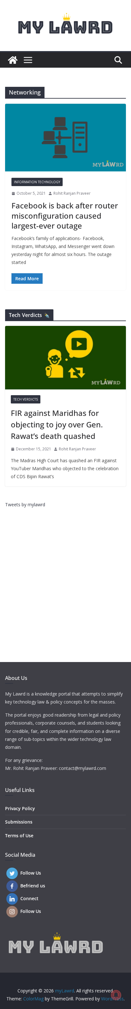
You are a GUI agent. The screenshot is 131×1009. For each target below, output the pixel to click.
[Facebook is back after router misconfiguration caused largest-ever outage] (65, 137)
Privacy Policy (20, 808)
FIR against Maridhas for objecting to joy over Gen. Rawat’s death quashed (57, 424)
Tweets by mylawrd (25, 504)
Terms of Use (19, 835)
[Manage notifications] (116, 995)
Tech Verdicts (25, 399)
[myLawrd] (12, 60)
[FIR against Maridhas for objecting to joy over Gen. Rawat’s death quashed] (65, 358)
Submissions (18, 822)
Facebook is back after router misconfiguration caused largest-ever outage (64, 215)
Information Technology (37, 182)
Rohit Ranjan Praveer (72, 193)
